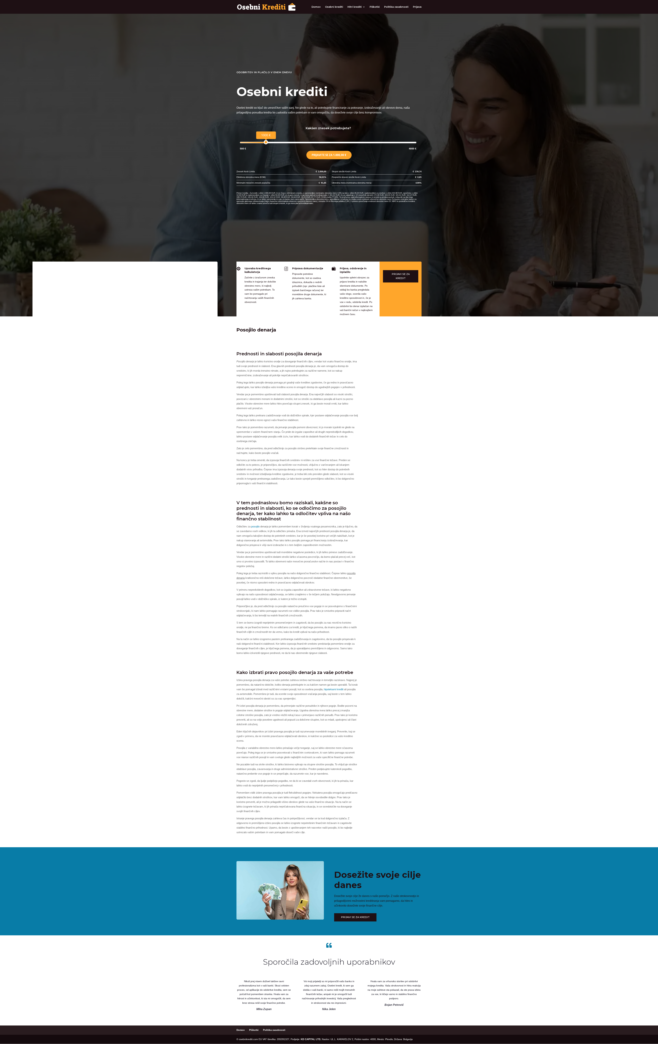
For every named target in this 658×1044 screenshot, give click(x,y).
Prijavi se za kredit (401, 276)
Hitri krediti (355, 7)
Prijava (417, 7)
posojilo (255, 526)
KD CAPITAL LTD (310, 1039)
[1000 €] (266, 142)
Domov (316, 7)
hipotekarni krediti (333, 689)
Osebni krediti (334, 7)
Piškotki (375, 7)
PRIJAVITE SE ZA (329, 155)
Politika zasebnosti (396, 7)
